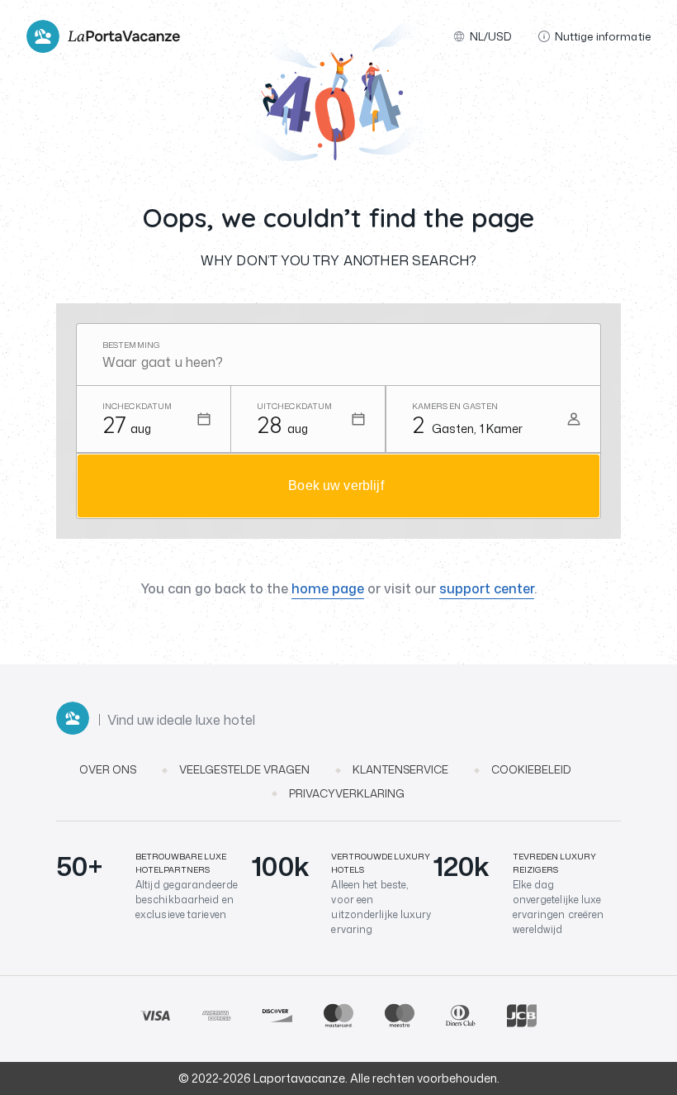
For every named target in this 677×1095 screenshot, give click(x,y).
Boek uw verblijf (336, 485)
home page (327, 588)
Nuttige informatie (603, 36)
